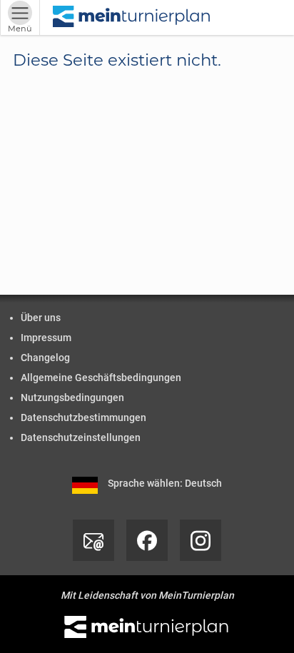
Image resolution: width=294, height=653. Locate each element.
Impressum (46, 337)
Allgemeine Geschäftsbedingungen (101, 377)
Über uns (41, 317)
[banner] (132, 17)
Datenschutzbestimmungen (83, 417)
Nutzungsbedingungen (72, 397)
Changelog (45, 357)
